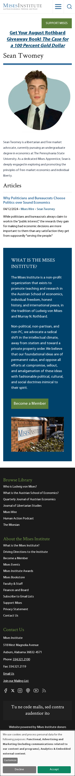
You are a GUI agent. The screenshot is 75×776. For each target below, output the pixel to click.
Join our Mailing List (16, 681)
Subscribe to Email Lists (18, 596)
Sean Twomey (46, 209)
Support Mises (57, 23)
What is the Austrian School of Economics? (31, 493)
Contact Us (10, 615)
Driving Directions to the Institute (25, 552)
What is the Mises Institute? (21, 545)
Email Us (8, 673)
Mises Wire (27, 209)
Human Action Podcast (18, 518)
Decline (19, 769)
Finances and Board (16, 590)
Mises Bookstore (14, 577)
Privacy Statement (15, 609)
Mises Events (11, 564)
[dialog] (37, 753)
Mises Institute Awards (18, 571)
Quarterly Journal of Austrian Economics (29, 499)
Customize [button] (10, 760)
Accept (54, 769)
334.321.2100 (21, 659)
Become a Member (30, 404)
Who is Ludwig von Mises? (20, 486)
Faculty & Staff (13, 583)
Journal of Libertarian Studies (22, 505)
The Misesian (11, 525)
